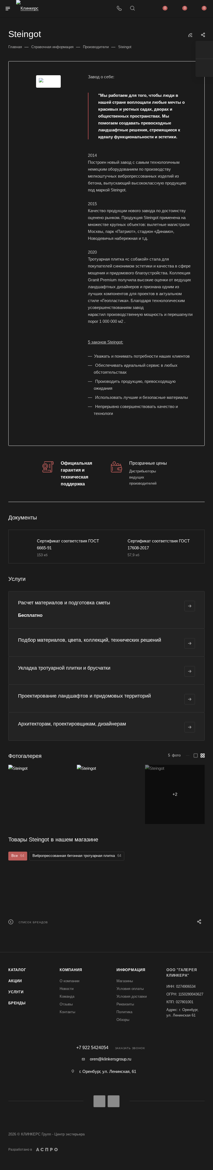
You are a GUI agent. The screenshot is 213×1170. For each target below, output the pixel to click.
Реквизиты (125, 1004)
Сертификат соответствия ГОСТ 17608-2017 (159, 544)
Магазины (124, 981)
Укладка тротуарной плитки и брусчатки (64, 668)
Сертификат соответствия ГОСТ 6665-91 (68, 544)
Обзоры (122, 1020)
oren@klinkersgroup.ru (110, 1059)
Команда (67, 996)
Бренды (17, 1003)
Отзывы (66, 1004)
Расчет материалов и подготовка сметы (64, 602)
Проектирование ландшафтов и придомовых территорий (84, 696)
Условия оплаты (130, 989)
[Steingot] (48, 81)
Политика (124, 1012)
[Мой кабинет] (145, 8)
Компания (71, 970)
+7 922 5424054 (92, 1048)
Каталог (17, 970)
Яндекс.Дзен (114, 1101)
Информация (130, 970)
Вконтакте (99, 1101)
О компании (69, 981)
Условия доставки (131, 996)
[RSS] (190, 35)
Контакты (67, 1012)
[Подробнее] (189, 606)
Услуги (16, 992)
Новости (66, 989)
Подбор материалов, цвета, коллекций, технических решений (89, 640)
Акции (15, 981)
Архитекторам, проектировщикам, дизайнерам (72, 724)
